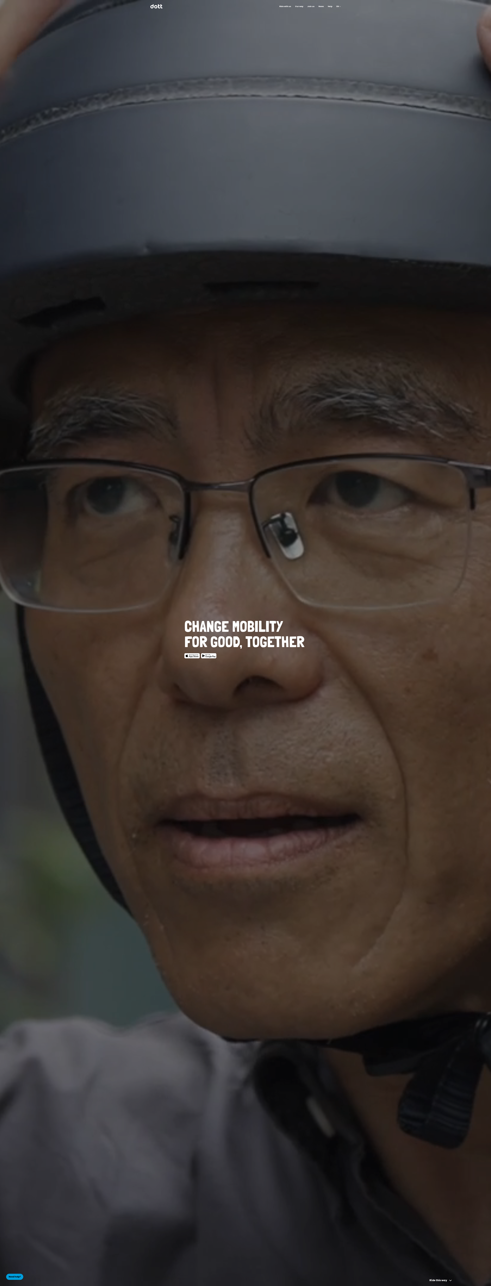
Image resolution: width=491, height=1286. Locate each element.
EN (337, 6)
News (321, 6)
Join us (310, 6)
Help (330, 6)
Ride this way (438, 1280)
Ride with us (285, 6)
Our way (299, 6)
